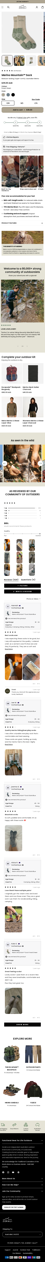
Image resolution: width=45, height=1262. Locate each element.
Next (40, 463)
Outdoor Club (25, 1250)
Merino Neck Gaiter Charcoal (31, 388)
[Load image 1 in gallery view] (7, 60)
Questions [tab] (28, 580)
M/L (22, 103)
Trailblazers (36, 1250)
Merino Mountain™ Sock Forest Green (24, 952)
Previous (4, 463)
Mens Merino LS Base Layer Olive (10, 422)
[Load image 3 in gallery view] (31, 60)
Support (8, 1250)
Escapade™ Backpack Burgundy (11, 388)
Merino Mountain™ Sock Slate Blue (24, 614)
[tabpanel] (22, 463)
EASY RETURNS (22, 2)
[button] (2, 7)
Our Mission (16, 1253)
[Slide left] (18, 346)
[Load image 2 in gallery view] (19, 60)
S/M (8, 103)
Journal (15, 1250)
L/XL (36, 103)
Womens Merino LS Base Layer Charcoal (33, 422)
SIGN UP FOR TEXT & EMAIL (14, 1207)
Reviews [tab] (11, 580)
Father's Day (22, 118)
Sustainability (28, 1253)
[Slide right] (27, 346)
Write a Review (28, 592)
